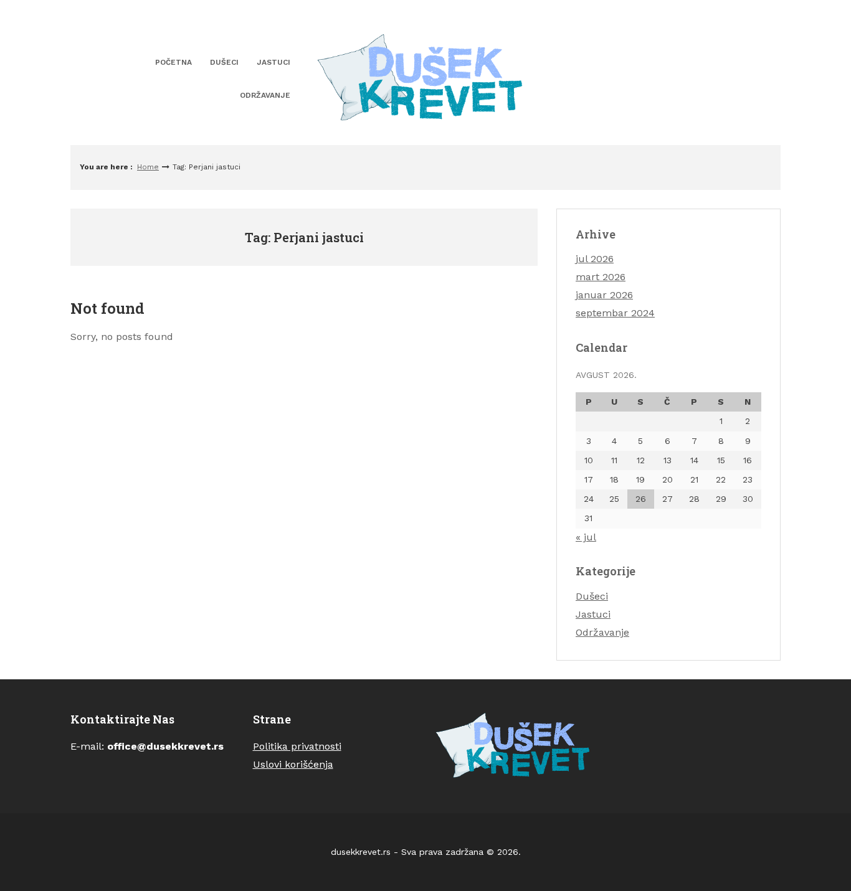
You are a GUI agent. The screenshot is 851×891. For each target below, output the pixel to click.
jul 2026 (595, 259)
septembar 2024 (615, 313)
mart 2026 (600, 277)
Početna (173, 62)
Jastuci (273, 62)
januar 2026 (604, 295)
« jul (586, 537)
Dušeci (224, 62)
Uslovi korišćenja (293, 764)
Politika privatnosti (297, 746)
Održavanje (265, 95)
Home (148, 167)
